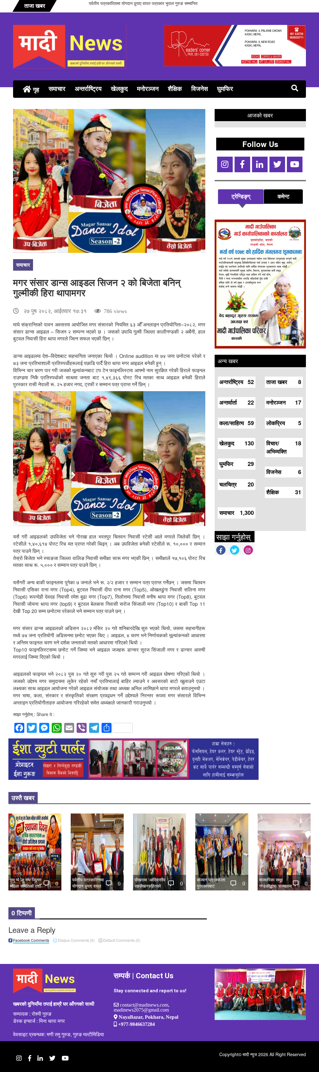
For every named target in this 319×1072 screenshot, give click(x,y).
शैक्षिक (175, 88)
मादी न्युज (250, 1054)
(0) (76, 940)
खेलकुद (119, 88)
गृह (35, 89)
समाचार (57, 88)
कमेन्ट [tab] (283, 196)
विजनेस (199, 88)
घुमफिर (225, 88)
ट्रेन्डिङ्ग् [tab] (240, 196)
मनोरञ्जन (148, 88)
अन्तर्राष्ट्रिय (88, 88)
